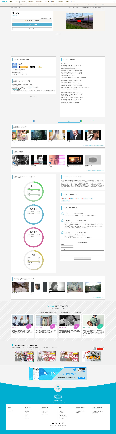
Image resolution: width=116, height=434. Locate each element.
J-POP (20, 70)
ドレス (26, 415)
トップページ (10, 411)
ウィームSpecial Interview (63, 416)
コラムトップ (61, 411)
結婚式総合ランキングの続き (20, 127)
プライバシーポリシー (53, 425)
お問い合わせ (64, 425)
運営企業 (59, 425)
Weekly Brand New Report (97, 413)
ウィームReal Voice (62, 415)
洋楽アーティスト (45, 414)
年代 (25, 416)
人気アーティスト (45, 411)
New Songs (77, 412)
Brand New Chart (95, 412)
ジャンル (26, 414)
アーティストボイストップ (80, 411)
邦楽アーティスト (45, 412)
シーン (26, 412)
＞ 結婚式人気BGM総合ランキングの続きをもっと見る (93, 145)
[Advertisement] (58, 44)
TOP (12, 7)
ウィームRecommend (62, 414)
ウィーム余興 (61, 418)
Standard (77, 413)
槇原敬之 (15, 7)
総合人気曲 (27, 411)
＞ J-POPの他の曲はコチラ (98, 297)
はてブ (69, 121)
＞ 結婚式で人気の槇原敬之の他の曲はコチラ (95, 170)
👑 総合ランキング (32, 20)
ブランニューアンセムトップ (98, 411)
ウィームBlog (61, 412)
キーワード (27, 418)
